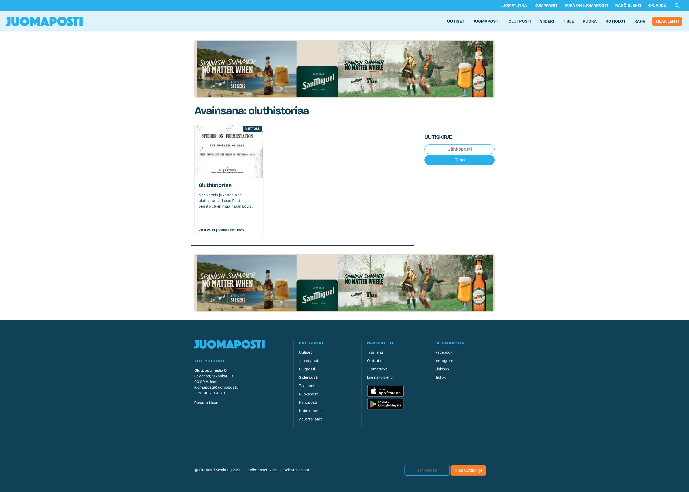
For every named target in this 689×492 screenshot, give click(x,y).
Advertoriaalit (310, 419)
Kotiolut (616, 21)
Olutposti (519, 21)
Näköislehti (628, 5)
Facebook (443, 352)
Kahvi (640, 21)
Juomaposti (486, 21)
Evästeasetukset (262, 470)
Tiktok (440, 377)
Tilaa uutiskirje (468, 470)
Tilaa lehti (667, 21)
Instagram (444, 361)
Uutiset (456, 21)
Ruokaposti (309, 394)
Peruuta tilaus (206, 403)
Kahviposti (308, 402)
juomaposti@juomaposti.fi (217, 387)
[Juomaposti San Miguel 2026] (344, 69)
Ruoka (590, 21)
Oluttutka (375, 361)
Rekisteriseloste (298, 470)
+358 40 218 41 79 (209, 393)
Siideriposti (308, 377)
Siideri (547, 21)
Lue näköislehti (380, 377)
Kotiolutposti (310, 411)
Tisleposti (307, 386)
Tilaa (460, 159)
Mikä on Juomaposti (586, 5)
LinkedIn (442, 369)
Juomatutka (514, 5)
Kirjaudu (657, 5)
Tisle (568, 21)
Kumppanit (546, 5)
